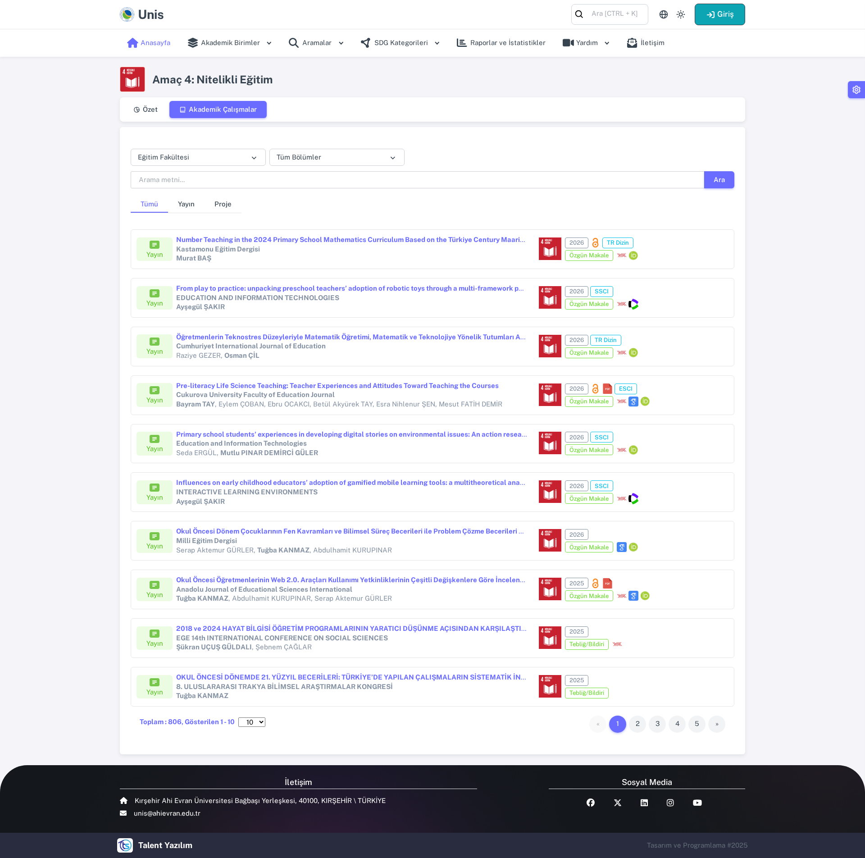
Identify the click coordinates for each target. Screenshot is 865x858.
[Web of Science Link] (633, 304)
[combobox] (610, 14)
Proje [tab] (223, 204)
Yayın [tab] (186, 204)
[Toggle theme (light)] (680, 14)
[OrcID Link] (633, 255)
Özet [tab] (150, 109)
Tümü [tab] (149, 204)
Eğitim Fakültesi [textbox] (163, 157)
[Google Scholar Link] (633, 401)
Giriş (725, 13)
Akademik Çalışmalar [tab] (223, 109)
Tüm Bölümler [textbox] (299, 157)
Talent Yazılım (165, 845)
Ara (719, 179)
